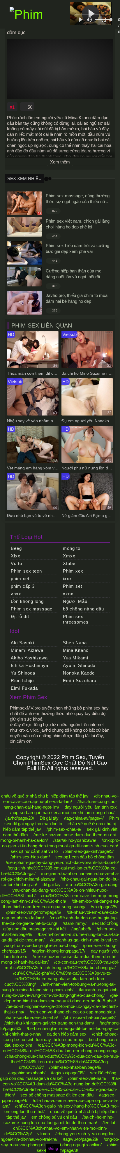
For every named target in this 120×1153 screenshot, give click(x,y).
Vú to (16, 563)
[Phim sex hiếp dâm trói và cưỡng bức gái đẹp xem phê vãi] (24, 253)
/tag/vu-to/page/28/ (80, 1139)
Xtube (69, 563)
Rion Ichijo (22, 680)
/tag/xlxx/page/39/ (67, 1072)
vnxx (16, 593)
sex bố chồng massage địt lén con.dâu (56, 1094)
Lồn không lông (27, 601)
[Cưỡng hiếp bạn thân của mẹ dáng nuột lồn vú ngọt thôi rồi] (24, 276)
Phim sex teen (26, 570)
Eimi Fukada (24, 688)
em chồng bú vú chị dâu (54, 1117)
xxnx (68, 593)
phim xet (20, 578)
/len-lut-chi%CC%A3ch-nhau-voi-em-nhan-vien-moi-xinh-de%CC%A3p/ (60, 1128)
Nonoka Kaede (79, 672)
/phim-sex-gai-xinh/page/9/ (88, 851)
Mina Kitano (76, 650)
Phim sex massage (31, 608)
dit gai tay (52, 884)
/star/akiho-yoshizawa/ (74, 840)
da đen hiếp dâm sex (67, 1033)
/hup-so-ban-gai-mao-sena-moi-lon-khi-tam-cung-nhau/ (62, 812)
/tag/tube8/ (81, 928)
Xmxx (69, 555)
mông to (71, 548)
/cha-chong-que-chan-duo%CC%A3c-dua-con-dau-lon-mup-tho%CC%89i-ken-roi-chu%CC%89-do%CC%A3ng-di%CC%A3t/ (62, 1062)
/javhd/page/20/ (19, 818)
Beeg (16, 548)
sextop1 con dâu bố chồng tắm (84, 856)
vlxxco (43, 1133)
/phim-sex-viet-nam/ (87, 1078)
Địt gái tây (49, 818)
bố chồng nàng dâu (83, 608)
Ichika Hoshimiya (29, 665)
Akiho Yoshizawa (29, 657)
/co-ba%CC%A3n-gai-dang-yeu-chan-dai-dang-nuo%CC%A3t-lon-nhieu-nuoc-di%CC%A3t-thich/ (59, 890)
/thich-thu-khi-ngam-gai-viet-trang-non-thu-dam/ (49, 1022)
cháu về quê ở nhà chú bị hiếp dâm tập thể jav (45, 795)
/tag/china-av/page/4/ (84, 818)
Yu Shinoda (23, 672)
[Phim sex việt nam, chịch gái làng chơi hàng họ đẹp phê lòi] (24, 227)
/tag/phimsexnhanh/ (26, 1072)
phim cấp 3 (23, 586)
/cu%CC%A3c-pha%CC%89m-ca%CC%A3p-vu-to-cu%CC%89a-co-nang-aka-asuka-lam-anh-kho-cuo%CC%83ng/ (58, 979)
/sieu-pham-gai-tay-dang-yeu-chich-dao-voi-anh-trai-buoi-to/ (62, 862)
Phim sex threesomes (76, 619)
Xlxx (15, 555)
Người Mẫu (75, 601)
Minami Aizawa (27, 650)
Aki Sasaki (22, 642)
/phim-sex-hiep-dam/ (30, 856)
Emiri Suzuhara (79, 680)
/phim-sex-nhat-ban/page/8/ (89, 1017)
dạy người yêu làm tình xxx (91, 807)
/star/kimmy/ (75, 923)
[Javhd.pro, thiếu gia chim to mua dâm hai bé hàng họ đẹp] (24, 303)
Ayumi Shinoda (79, 665)
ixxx (67, 578)
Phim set (72, 586)
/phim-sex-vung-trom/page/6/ (33, 912)
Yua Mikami (75, 657)
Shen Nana (75, 642)
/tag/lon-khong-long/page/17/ (58, 950)
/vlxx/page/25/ (104, 906)
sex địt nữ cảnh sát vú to (34, 851)
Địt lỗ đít (20, 616)
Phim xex (73, 570)
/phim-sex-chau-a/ (64, 829)
